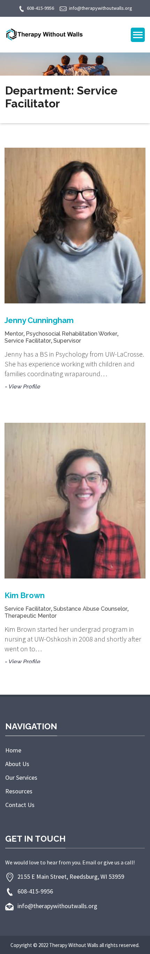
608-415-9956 (40, 8)
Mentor (14, 333)
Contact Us (20, 805)
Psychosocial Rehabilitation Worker (71, 333)
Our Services (21, 777)
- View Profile (22, 386)
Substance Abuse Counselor (90, 608)
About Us (17, 764)
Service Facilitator (28, 340)
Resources (18, 791)
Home (13, 750)
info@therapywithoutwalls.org (100, 8)
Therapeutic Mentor (31, 615)
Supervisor (67, 340)
